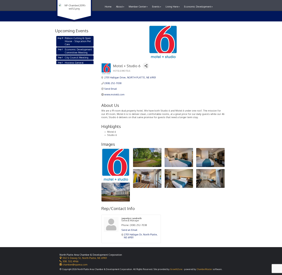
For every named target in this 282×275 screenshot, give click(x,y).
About (119, 6)
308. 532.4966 (70, 261)
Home (108, 6)
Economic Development (197, 6)
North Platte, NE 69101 (85, 258)
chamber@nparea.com (74, 264)
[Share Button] (146, 66)
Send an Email (129, 229)
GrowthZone (176, 269)
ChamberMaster (204, 269)
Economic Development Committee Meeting (78, 51)
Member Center (137, 6)
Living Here (172, 6)
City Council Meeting (76, 57)
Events (156, 6)
